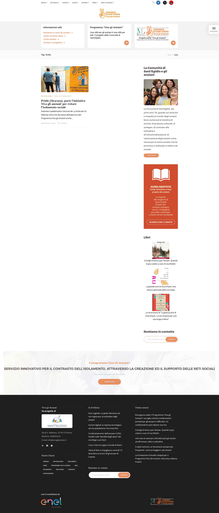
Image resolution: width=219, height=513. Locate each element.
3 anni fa (53, 123)
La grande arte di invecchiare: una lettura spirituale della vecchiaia (161, 288)
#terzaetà (71, 469)
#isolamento (72, 461)
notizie (65, 3)
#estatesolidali (58, 461)
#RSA (76, 465)
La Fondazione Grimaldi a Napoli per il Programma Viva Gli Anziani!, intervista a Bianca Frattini (156, 458)
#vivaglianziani (48, 473)
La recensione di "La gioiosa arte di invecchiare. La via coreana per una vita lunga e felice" (160, 315)
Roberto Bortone (45, 123)
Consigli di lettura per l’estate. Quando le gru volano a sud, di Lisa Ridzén (161, 262)
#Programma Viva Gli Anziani (60, 465)
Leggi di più (151, 155)
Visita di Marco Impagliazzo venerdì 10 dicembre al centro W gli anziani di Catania (105, 453)
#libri (45, 465)
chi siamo (54, 3)
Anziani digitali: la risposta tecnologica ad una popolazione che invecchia (104, 427)
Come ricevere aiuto (53, 36)
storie (74, 3)
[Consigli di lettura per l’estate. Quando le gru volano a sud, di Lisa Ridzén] (161, 250)
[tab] (142, 407)
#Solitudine (60, 469)
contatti (84, 3)
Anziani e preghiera (52, 42)
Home (169, 55)
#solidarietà (47, 469)
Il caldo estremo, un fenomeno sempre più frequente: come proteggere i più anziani (154, 448)
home (43, 3)
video (94, 3)
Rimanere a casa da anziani (56, 32)
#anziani (46, 461)
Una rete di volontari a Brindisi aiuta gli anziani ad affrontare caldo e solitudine (155, 440)
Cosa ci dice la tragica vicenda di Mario (105, 445)
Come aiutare (49, 39)
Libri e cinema (106, 3)
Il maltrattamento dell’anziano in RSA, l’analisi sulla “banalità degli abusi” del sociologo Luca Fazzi (104, 436)
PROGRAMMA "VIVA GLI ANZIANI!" (56, 96)
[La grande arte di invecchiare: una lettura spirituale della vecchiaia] (161, 276)
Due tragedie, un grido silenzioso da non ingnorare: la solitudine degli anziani (104, 416)
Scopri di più (109, 382)
